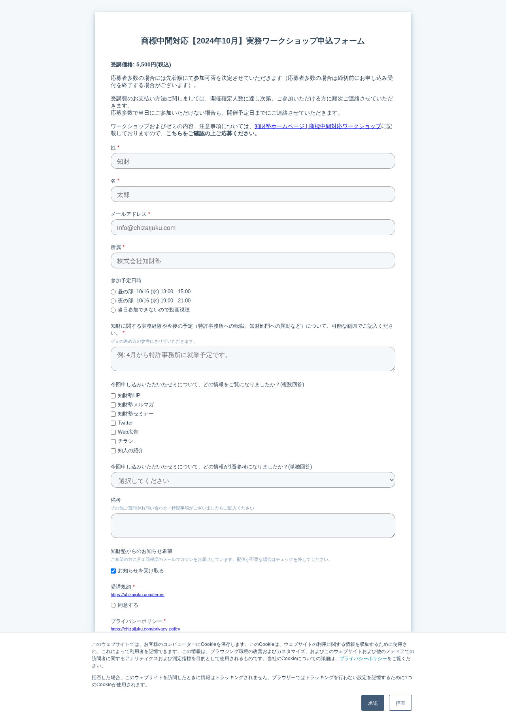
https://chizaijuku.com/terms (137, 594)
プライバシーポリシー (363, 658)
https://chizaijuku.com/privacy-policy (145, 629)
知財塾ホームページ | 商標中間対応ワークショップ (318, 126)
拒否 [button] (400, 702)
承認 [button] (373, 702)
